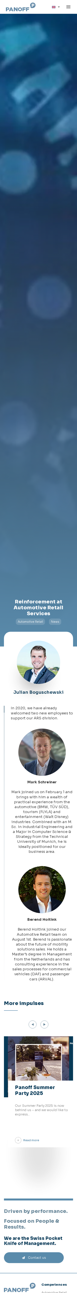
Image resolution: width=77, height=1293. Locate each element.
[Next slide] (44, 1024)
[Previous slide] (33, 1024)
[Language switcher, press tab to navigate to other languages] (56, 6)
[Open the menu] (68, 6)
